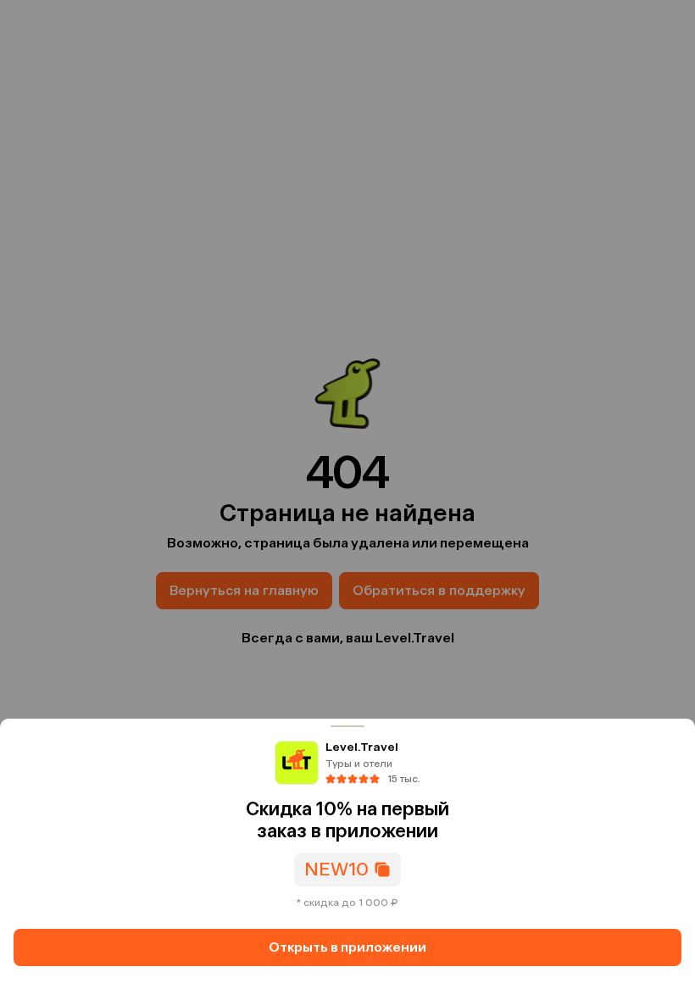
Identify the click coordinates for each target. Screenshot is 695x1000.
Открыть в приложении (347, 947)
